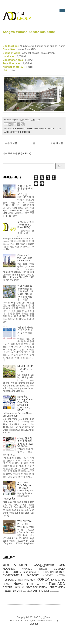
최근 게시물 (11, 143)
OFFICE (31, 584)
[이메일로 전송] (6, 124)
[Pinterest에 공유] (23, 124)
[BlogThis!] (10, 124)
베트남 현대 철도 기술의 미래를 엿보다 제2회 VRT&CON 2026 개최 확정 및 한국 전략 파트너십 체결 (18, 446)
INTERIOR (30, 579)
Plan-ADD (57, 584)
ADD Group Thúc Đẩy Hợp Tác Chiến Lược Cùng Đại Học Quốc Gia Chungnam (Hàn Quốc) (18, 490)
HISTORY (50, 575)
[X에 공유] (14, 124)
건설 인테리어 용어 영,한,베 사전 (25, 188)
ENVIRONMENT (14, 575)
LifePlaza (8, 584)
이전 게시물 (57, 143)
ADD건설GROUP (46, 565)
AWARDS (30, 569)
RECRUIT (20, 587)
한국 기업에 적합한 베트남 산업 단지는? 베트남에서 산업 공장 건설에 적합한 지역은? (25, 293)
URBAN (7, 591)
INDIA (21, 580)
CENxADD (46, 569)
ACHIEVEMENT (18, 129)
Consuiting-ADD (31, 572)
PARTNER (42, 584)
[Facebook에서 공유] (18, 124)
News (19, 584)
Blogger (34, 623)
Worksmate (55, 591)
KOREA (52, 129)
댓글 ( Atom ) (24, 153)
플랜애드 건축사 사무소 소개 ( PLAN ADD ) (25, 225)
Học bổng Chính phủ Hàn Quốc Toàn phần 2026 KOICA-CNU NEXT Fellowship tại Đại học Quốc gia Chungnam (18, 406)
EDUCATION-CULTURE (52, 572)
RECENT (9, 587)
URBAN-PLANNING (22, 591)
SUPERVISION (57, 587)
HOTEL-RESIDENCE (37, 129)
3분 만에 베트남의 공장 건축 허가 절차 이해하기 (25, 331)
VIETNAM (41, 591)
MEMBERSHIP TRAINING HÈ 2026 (25, 369)
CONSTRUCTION (12, 572)
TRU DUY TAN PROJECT (24, 522)
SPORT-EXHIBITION (20, 132)
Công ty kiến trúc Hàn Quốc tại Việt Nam (24, 258)
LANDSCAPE (58, 579)
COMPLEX (59, 569)
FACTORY (34, 575)
